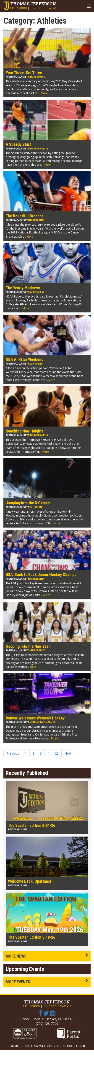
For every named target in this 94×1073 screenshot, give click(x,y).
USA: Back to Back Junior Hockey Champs (41, 574)
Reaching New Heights (25, 431)
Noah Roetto (35, 363)
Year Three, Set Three (24, 72)
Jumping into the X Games (28, 502)
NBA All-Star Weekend (24, 359)
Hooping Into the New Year (28, 646)
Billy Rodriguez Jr (38, 148)
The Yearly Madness (23, 287)
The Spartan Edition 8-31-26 (31, 825)
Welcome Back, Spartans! (29, 881)
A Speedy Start (18, 144)
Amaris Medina (36, 292)
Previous (12, 753)
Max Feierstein (36, 220)
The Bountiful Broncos (25, 215)
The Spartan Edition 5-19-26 (31, 937)
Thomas (33, 3)
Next (67, 753)
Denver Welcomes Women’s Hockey (35, 718)
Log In (80, 1046)
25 (57, 753)
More (44, 93)
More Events (18, 981)
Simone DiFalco (36, 77)
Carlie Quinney (36, 650)
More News (16, 956)
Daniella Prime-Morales (41, 722)
